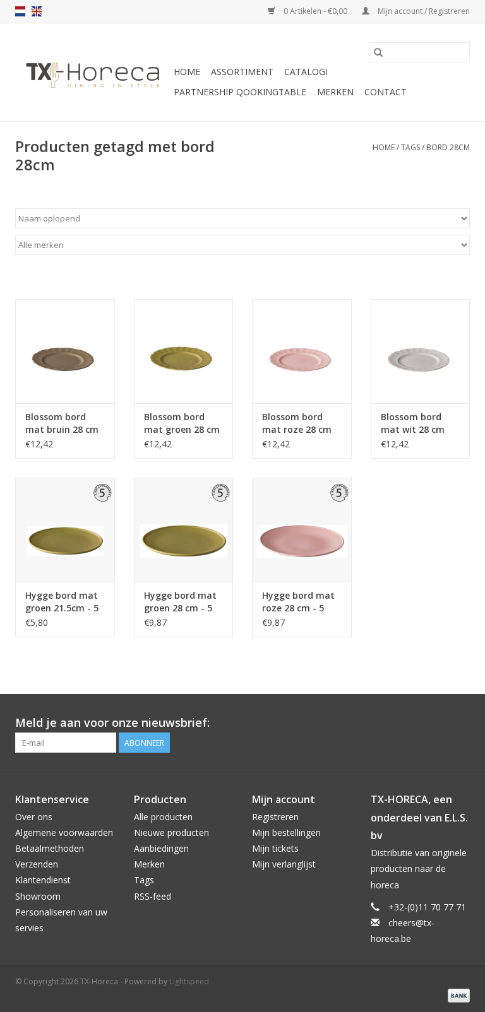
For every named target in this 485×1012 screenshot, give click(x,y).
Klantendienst (43, 880)
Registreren (275, 817)
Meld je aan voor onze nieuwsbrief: (112, 722)
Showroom (38, 896)
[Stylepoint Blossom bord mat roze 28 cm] (302, 351)
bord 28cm (448, 147)
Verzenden (36, 864)
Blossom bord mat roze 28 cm (297, 423)
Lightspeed (189, 981)
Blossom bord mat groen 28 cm (182, 423)
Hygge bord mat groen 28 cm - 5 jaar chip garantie (180, 602)
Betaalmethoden (49, 848)
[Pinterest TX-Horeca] (437, 723)
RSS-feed (152, 896)
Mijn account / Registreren (423, 11)
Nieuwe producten (171, 832)
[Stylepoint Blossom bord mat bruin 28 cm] (65, 351)
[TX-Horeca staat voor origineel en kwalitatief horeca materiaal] (92, 72)
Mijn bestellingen (286, 832)
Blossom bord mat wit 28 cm (413, 423)
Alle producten (163, 817)
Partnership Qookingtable (240, 92)
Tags (410, 147)
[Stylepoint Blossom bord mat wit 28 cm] (420, 351)
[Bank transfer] (456, 994)
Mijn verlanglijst (284, 864)
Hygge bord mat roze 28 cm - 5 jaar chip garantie (298, 602)
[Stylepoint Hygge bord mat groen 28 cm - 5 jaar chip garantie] (184, 530)
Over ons (33, 817)
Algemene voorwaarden (64, 832)
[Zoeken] (378, 52)
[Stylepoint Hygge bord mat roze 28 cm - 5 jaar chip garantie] (302, 530)
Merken (335, 92)
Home (187, 72)
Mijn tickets (275, 848)
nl (20, 11)
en (37, 11)
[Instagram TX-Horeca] (460, 723)
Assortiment (242, 72)
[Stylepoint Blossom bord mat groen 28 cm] (184, 351)
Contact (385, 92)
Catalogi (306, 72)
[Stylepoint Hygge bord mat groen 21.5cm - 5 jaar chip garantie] (65, 530)
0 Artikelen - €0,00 (315, 11)
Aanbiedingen (161, 848)
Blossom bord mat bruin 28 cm (62, 423)
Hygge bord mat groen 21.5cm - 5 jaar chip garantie (62, 602)
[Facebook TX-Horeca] (414, 723)
